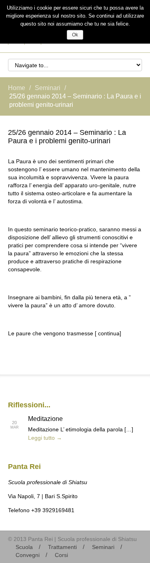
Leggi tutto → (45, 438)
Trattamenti (62, 547)
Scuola (24, 547)
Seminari (47, 87)
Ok (75, 35)
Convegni (28, 555)
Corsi (61, 555)
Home (16, 87)
